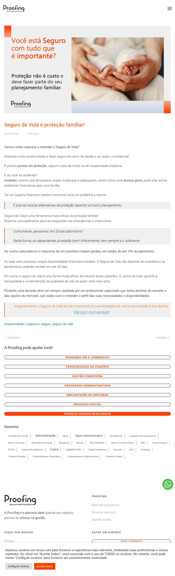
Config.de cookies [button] (18, 566)
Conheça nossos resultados (87, 413)
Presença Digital (87, 404)
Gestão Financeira (87, 376)
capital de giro (73, 449)
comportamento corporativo (46, 456)
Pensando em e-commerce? (87, 357)
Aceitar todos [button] (45, 566)
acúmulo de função (18, 436)
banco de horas (16, 443)
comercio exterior (17, 456)
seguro (46, 324)
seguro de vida (62, 324)
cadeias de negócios (32, 449)
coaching (145, 449)
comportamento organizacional (83, 456)
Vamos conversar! (91, 312)
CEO (131, 449)
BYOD (11, 449)
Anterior (13, 337)
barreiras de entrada (42, 443)
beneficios (64, 443)
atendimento (116, 436)
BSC (143, 443)
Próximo (162, 337)
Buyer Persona (160, 443)
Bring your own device (122, 443)
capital (54, 449)
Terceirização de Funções (87, 366)
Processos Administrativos (88, 385)
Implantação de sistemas (87, 394)
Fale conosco (131, 541)
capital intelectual (97, 449)
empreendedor (14, 324)
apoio (65, 436)
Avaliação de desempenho (142, 436)
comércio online (114, 456)
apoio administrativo (89, 435)
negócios (32, 324)
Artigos (33, 134)
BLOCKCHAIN (97, 443)
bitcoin (80, 443)
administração (45, 435)
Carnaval (117, 449)
